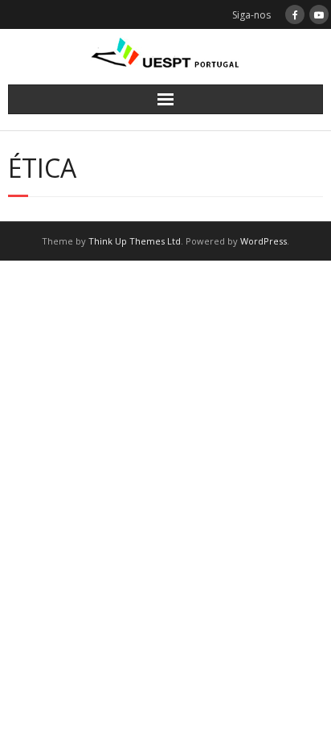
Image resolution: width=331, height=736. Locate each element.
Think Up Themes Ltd (134, 241)
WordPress (263, 241)
